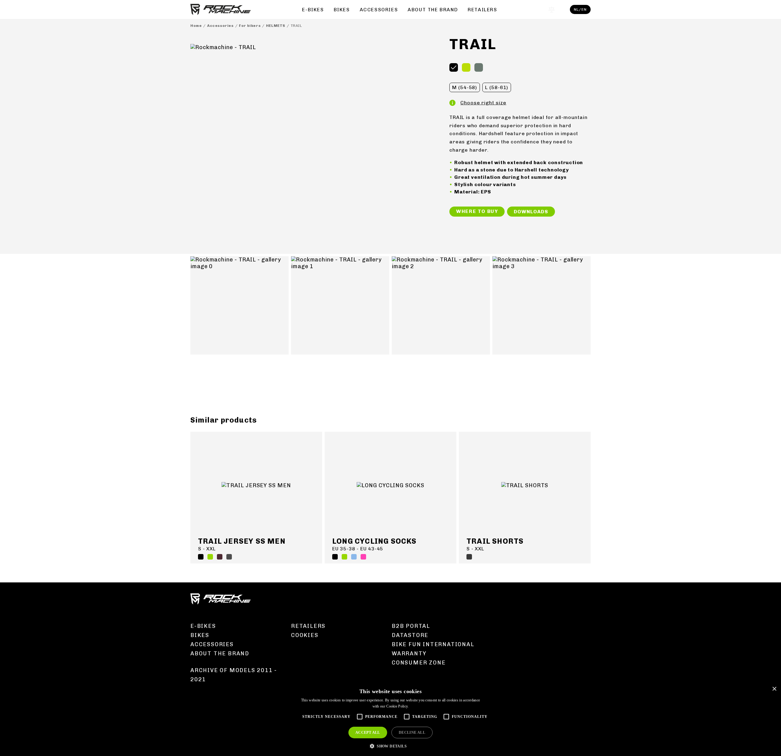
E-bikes (313, 10)
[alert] (390, 719)
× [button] (774, 689)
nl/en (580, 9)
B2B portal (411, 626)
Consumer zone (418, 662)
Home (196, 25)
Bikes (342, 10)
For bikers (250, 25)
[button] (390, 746)
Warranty (409, 653)
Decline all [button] (412, 732)
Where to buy (477, 211)
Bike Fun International (433, 644)
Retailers (482, 10)
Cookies (305, 635)
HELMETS (275, 25)
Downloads (531, 211)
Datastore (410, 635)
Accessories (379, 10)
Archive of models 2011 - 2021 (233, 675)
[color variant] (453, 67)
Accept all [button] (367, 732)
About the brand (433, 10)
